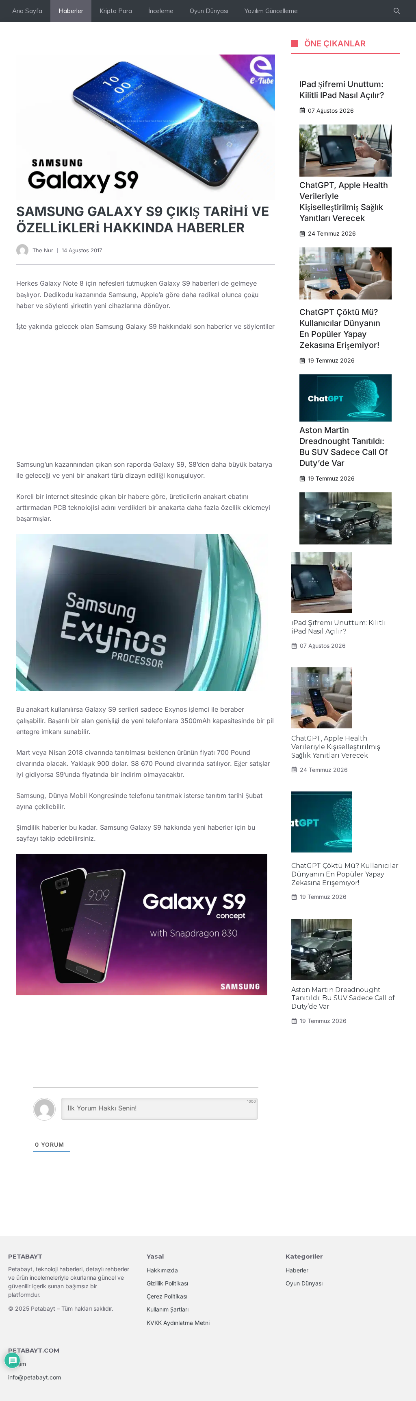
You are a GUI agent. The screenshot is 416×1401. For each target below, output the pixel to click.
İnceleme (160, 11)
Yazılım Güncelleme (271, 11)
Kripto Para (116, 11)
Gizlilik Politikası (167, 1283)
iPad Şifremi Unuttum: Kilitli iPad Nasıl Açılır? (338, 627)
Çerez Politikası (167, 1296)
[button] (397, 11)
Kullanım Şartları (167, 1309)
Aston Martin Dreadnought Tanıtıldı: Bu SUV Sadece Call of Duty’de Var (343, 998)
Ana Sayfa (27, 11)
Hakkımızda (162, 1270)
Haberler (70, 11)
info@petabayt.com (34, 1377)
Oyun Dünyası (209, 11)
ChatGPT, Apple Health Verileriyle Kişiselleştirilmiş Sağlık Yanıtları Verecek (335, 746)
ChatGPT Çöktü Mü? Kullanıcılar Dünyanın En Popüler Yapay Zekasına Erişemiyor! (345, 874)
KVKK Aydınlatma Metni (178, 1322)
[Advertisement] (145, 399)
